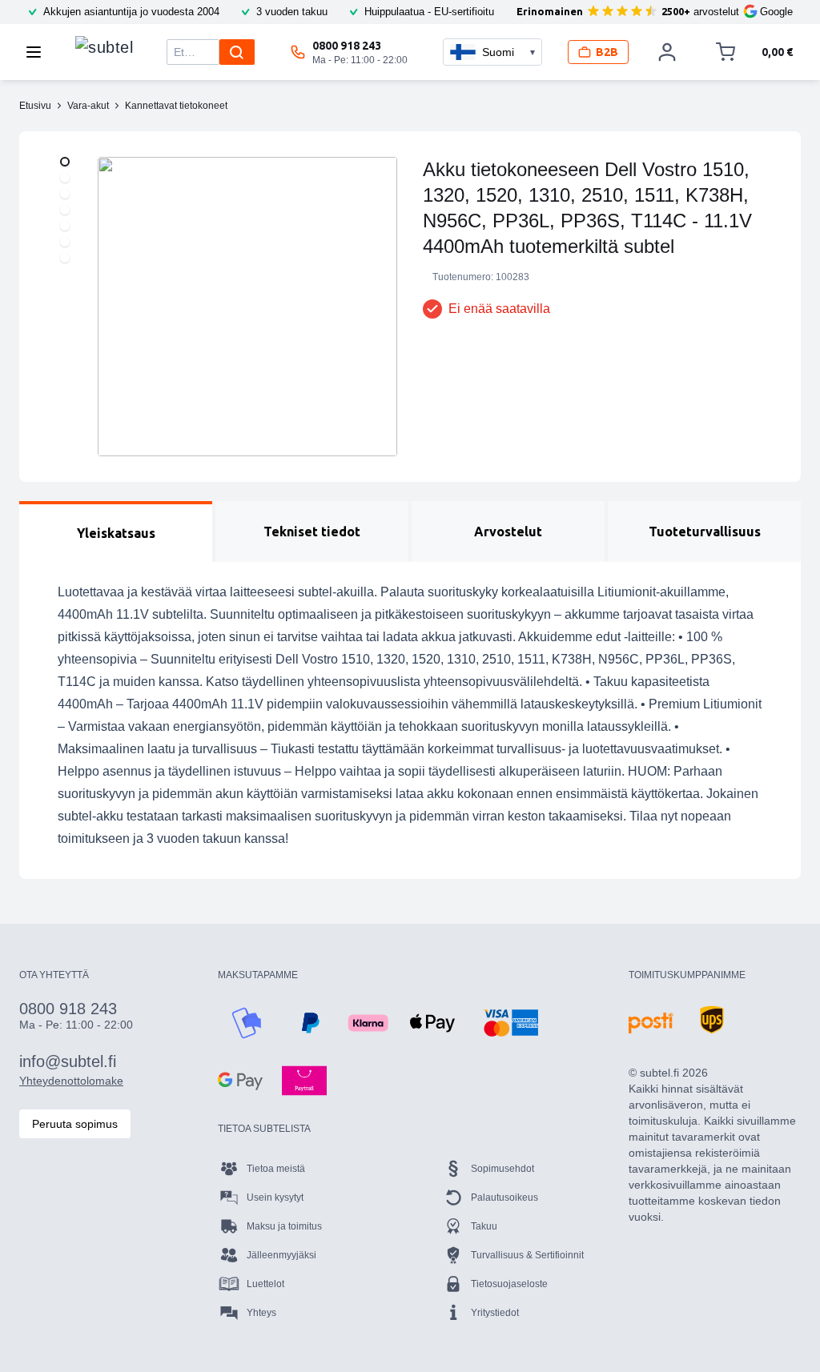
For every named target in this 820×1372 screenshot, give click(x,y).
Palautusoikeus (504, 1197)
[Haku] (237, 52)
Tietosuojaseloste (509, 1284)
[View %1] (65, 161)
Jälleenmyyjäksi (281, 1255)
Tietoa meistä (276, 1168)
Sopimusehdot (502, 1168)
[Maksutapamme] (246, 1023)
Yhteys (261, 1312)
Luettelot (265, 1284)
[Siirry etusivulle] (104, 48)
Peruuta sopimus (75, 1123)
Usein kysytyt (275, 1197)
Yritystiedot (495, 1312)
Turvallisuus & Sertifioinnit (527, 1255)
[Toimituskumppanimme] (651, 1023)
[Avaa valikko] (38, 52)
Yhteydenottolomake (71, 1080)
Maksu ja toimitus (284, 1226)
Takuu (484, 1226)
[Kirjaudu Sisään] (667, 52)
